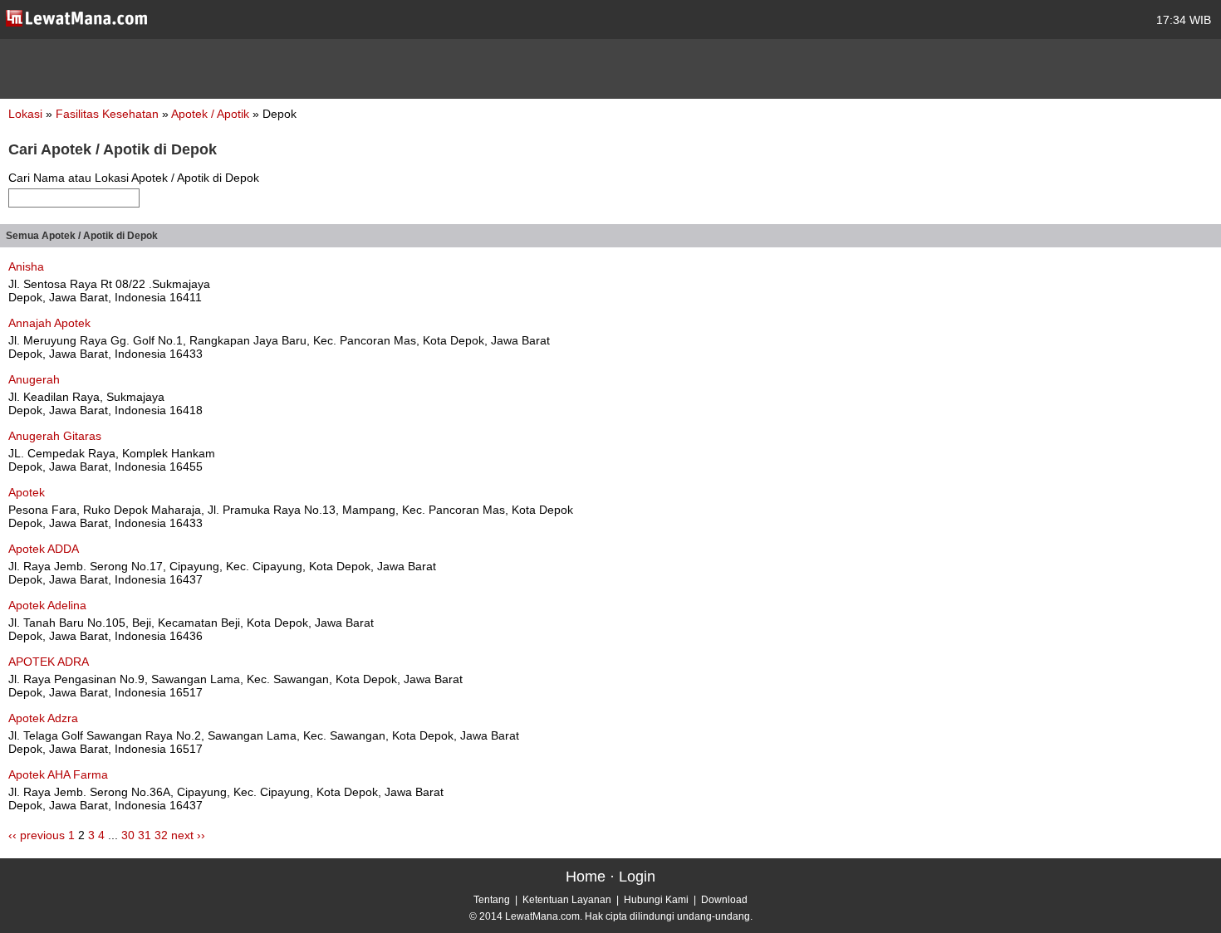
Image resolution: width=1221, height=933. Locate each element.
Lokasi (25, 113)
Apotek (26, 492)
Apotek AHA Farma (58, 774)
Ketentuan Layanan (566, 900)
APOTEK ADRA (48, 661)
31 (144, 835)
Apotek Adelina (47, 605)
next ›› (188, 835)
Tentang (491, 900)
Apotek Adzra (43, 718)
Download (724, 900)
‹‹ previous (36, 835)
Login (637, 876)
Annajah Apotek (49, 323)
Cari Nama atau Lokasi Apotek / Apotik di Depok (133, 177)
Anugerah (34, 379)
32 (161, 835)
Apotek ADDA (43, 548)
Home (586, 876)
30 (128, 835)
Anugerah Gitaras (54, 435)
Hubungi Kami (656, 900)
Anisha (26, 266)
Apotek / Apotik (212, 113)
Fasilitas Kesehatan (109, 113)
